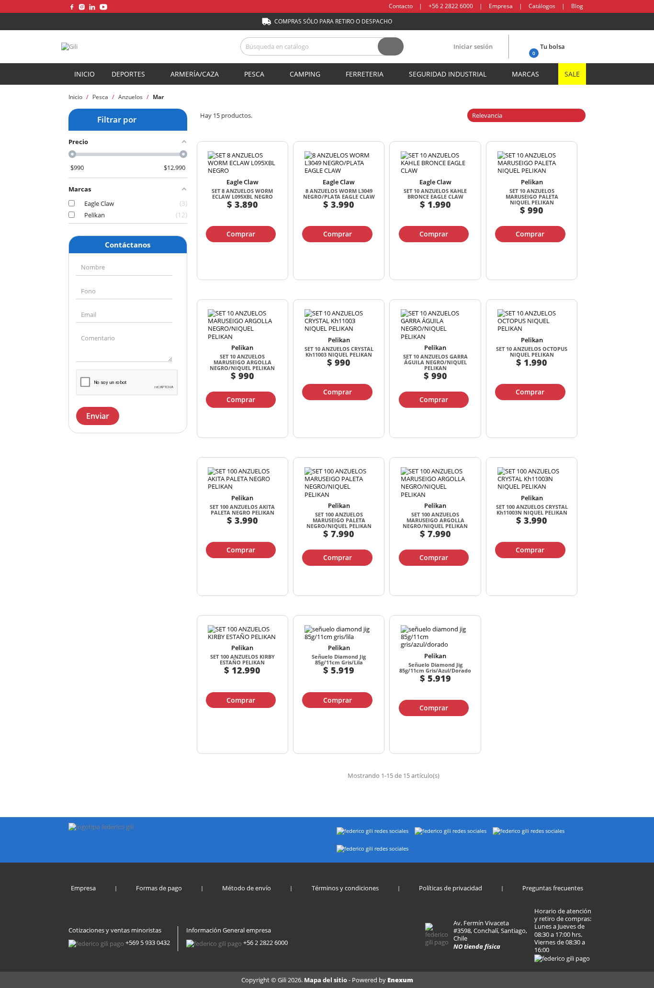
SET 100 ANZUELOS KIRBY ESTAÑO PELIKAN (242, 659)
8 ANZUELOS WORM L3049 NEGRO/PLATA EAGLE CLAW (339, 193)
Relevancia (525, 115)
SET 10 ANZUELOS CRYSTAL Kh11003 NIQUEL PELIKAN (338, 351)
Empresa (501, 6)
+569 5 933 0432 (147, 942)
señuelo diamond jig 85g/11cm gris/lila (339, 659)
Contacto (401, 6)
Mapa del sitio (326, 980)
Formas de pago (159, 888)
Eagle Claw (242, 182)
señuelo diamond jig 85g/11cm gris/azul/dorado (435, 667)
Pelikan (532, 182)
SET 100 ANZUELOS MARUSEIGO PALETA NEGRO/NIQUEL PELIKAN (339, 520)
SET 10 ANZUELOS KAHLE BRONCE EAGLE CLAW (435, 193)
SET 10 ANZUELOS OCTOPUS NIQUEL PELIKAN (531, 351)
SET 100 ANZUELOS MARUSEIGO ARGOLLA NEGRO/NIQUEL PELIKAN (435, 520)
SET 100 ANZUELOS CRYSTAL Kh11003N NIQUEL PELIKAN (532, 509)
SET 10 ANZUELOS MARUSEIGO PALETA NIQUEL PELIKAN (532, 196)
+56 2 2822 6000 (450, 6)
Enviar (97, 416)
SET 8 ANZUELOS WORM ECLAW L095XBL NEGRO (242, 193)
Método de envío (246, 888)
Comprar (240, 233)
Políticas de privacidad (450, 888)
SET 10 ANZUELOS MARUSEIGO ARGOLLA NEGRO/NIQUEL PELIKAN (242, 362)
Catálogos (542, 6)
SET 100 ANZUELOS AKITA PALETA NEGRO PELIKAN (242, 509)
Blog (577, 6)
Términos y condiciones (345, 888)
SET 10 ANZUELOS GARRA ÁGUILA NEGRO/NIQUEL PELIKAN (435, 362)
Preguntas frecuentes (552, 888)
